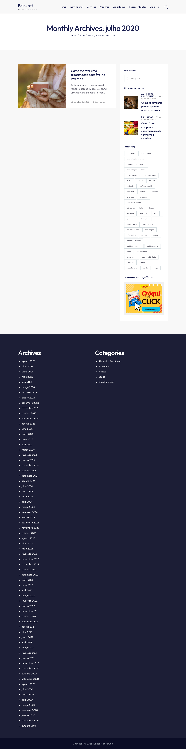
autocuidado (150, 175)
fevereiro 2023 (30, 553)
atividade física (133, 175)
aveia (129, 180)
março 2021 (28, 647)
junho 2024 (28, 491)
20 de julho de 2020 (80, 102)
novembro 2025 (30, 408)
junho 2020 (28, 694)
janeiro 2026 (28, 397)
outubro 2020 (29, 673)
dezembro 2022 (30, 559)
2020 (82, 35)
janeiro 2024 (28, 517)
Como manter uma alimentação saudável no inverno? (88, 75)
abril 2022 (27, 590)
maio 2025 (27, 439)
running (144, 235)
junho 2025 (27, 434)
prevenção (149, 230)
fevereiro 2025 (30, 454)
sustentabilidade (149, 257)
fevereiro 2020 (30, 710)
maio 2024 (27, 496)
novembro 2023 (30, 527)
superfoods (131, 257)
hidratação (143, 219)
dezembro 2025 (30, 402)
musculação (148, 224)
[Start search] (166, 7)
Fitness (102, 371)
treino (142, 262)
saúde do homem (134, 246)
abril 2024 (27, 501)
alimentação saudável (136, 170)
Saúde (102, 376)
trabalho (130, 262)
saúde (155, 235)
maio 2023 (27, 548)
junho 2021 (27, 637)
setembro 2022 (30, 574)
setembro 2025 (30, 418)
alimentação (146, 153)
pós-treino (131, 235)
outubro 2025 (29, 413)
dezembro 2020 (30, 663)
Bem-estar (147, 117)
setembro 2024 (30, 475)
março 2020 (28, 704)
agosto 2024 (28, 480)
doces (151, 208)
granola (130, 219)
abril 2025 (27, 444)
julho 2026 (27, 366)
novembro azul (133, 230)
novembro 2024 (30, 465)
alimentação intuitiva (135, 164)
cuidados (143, 197)
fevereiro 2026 (30, 392)
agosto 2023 (28, 538)
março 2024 (28, 506)
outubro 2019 (29, 725)
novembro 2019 (30, 720)
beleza (152, 180)
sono (129, 251)
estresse (130, 213)
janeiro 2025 (28, 460)
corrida (155, 191)
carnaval (130, 191)
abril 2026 (27, 381)
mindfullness (132, 224)
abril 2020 (27, 699)
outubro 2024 (29, 470)
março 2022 (28, 595)
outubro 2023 (29, 533)
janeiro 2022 (28, 606)
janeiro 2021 (28, 658)
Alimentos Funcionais (147, 95)
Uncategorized (106, 381)
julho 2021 (27, 632)
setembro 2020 (30, 678)
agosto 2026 (28, 361)
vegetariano (132, 268)
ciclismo (143, 191)
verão (145, 268)
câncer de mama (134, 202)
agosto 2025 (28, 423)
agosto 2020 (28, 684)
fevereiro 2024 (30, 512)
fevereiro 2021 (29, 652)
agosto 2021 (28, 626)
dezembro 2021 (30, 611)
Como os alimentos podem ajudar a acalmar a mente (151, 106)
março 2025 (28, 449)
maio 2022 (27, 585)
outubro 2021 (29, 616)
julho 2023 (27, 543)
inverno (157, 219)
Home (74, 35)
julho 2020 (27, 689)
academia (131, 153)
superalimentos (143, 251)
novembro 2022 (30, 564)
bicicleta (130, 186)
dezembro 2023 (30, 522)
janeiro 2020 (28, 715)
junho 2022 (27, 580)
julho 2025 (27, 428)
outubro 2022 (29, 569)
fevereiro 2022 (29, 600)
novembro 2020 (30, 668)
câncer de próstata (135, 208)
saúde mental (152, 246)
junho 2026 (27, 371)
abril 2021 (27, 642)
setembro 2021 (30, 621)
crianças (130, 197)
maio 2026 (27, 376)
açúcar (140, 180)
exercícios (144, 213)
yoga (156, 268)
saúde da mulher (134, 240)
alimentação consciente (137, 159)
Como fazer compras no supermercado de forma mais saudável (151, 131)
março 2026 (28, 387)
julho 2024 (27, 486)
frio (155, 213)
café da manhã (146, 186)
